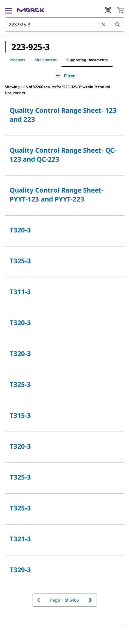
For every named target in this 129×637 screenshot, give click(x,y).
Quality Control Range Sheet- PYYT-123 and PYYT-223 (57, 194)
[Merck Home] (30, 10)
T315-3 (20, 415)
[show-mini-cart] (120, 10)
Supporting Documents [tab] (87, 59)
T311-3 (20, 291)
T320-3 (20, 229)
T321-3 (20, 538)
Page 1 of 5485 (64, 600)
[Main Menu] (8, 10)
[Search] (117, 24)
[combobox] (64, 24)
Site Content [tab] (46, 59)
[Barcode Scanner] (108, 10)
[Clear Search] (104, 25)
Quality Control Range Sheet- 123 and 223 (63, 115)
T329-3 (20, 569)
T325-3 (20, 260)
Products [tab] (17, 59)
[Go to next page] (90, 600)
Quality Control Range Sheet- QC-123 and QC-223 (63, 154)
